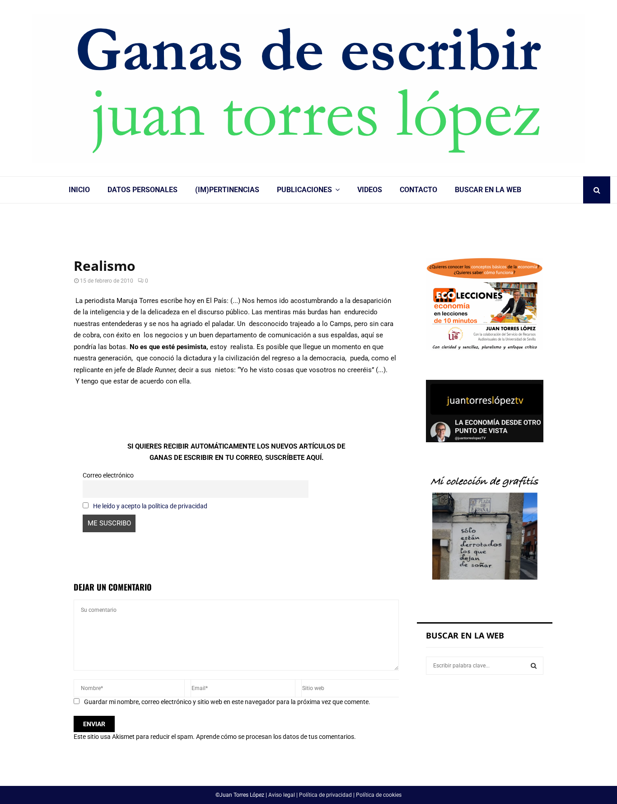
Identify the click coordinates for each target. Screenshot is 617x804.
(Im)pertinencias (227, 189)
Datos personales (143, 189)
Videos (369, 189)
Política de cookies (379, 795)
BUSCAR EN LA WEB (488, 189)
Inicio (79, 189)
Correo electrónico (108, 475)
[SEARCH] (533, 666)
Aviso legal (281, 795)
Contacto (418, 189)
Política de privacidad (325, 795)
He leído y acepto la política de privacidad (150, 506)
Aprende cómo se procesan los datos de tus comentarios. (276, 736)
